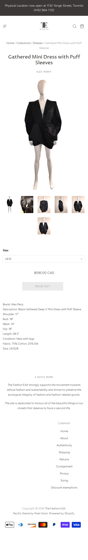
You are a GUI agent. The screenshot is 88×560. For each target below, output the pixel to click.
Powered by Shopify (61, 513)
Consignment (64, 466)
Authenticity (64, 445)
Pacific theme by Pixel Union (30, 513)
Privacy (64, 473)
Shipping (64, 452)
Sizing (64, 480)
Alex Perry (44, 71)
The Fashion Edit (55, 508)
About (64, 438)
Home (10, 43)
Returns (64, 459)
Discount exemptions (64, 487)
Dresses (38, 43)
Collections (23, 43)
